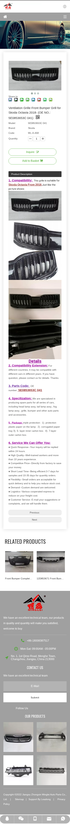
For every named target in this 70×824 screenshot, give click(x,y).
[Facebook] (34, 708)
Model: (12, 123)
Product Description (21, 174)
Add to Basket (30, 160)
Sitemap (19, 799)
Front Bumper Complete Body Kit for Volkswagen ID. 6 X (19, 578)
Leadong (46, 799)
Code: (11, 133)
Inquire (30, 152)
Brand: (12, 128)
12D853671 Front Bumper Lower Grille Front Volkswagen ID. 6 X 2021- (51, 578)
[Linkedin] (40, 708)
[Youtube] (51, 708)
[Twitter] (46, 708)
